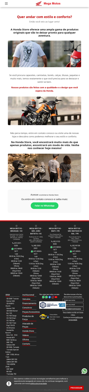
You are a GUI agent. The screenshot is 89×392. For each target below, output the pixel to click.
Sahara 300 (10, 345)
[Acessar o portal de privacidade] (49, 305)
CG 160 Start (11, 318)
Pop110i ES (10, 325)
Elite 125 (9, 335)
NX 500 (9, 371)
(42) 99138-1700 (76, 247)
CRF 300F (9, 369)
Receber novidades (73, 309)
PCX (15, 335)
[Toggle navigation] (6, 3)
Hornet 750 (10, 308)
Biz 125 (9, 313)
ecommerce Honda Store (48, 195)
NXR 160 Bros (11, 340)
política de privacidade (38, 383)
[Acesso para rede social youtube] (55, 297)
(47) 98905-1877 (18, 250)
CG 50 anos (10, 328)
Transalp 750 (11, 374)
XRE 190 (9, 342)
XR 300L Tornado (12, 347)
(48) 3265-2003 (37, 247)
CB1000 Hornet (12, 311)
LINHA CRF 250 (11, 359)
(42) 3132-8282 (56, 243)
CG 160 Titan (11, 323)
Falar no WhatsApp (44, 205)
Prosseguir (76, 388)
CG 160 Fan (10, 320)
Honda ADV (10, 337)
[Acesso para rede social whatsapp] (43, 297)
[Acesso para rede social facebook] (49, 297)
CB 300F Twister (12, 299)
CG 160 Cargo (11, 316)
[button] (29, 295)
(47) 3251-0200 (18, 244)
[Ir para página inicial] (44, 3)
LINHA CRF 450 (11, 362)
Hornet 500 (10, 301)
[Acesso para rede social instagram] (52, 297)
